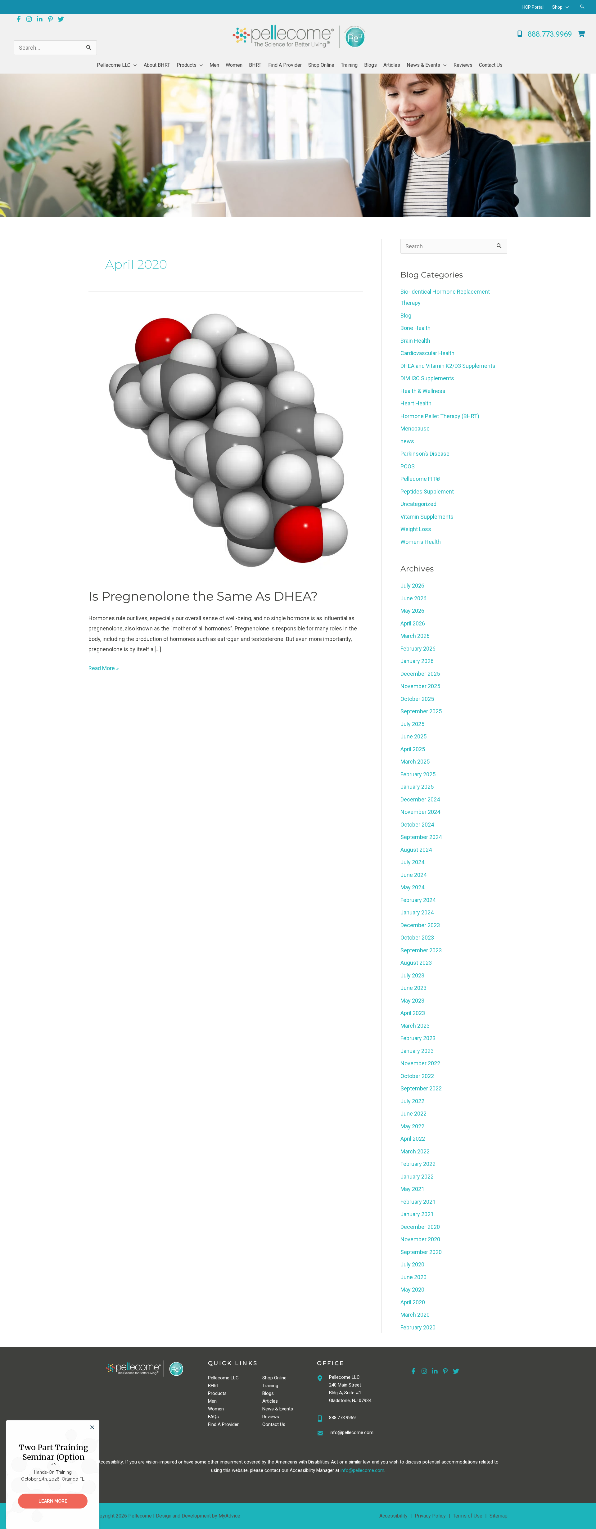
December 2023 (420, 925)
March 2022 (415, 1151)
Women (216, 1409)
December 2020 (420, 1227)
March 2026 (415, 636)
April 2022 (412, 1138)
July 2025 (412, 724)
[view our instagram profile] (29, 19)
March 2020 (415, 1314)
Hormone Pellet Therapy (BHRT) (439, 416)
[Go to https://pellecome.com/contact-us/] (357, 1434)
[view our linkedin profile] (39, 19)
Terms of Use (467, 1516)
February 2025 (418, 774)
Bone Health (415, 328)
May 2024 (412, 887)
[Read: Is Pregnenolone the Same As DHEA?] (225, 442)
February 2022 (418, 1164)
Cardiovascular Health (427, 353)
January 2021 (417, 1214)
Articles (270, 1401)
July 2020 (412, 1264)
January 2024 (417, 912)
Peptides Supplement (427, 491)
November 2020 (420, 1239)
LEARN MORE (52, 1501)
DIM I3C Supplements (427, 378)
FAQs (213, 1416)
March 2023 (415, 1025)
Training (270, 1385)
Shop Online (274, 1378)
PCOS (407, 466)
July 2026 (412, 585)
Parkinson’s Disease (424, 453)
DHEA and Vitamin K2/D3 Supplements (447, 366)
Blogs (268, 1393)
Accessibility (393, 1516)
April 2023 (412, 1013)
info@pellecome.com (362, 1470)
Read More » (103, 669)
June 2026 (413, 598)
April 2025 (412, 749)
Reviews (270, 1416)
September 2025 (421, 711)
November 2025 (420, 686)
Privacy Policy (430, 1516)
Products (217, 1393)
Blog (405, 315)
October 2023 (417, 937)
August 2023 (416, 962)
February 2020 (418, 1327)
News (268, 1409)
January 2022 (417, 1176)
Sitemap (499, 1516)
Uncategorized (418, 504)
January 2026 (417, 661)
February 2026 (418, 648)
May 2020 (412, 1289)
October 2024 (417, 824)
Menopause (415, 428)
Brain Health (415, 340)
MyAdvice (229, 1516)
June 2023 (413, 988)
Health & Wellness (422, 391)
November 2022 (420, 1063)
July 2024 (412, 862)
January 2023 (417, 1051)
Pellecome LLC (223, 1378)
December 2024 (420, 799)
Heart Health (415, 403)
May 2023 (412, 1000)
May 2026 (412, 610)
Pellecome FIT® (420, 479)
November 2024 (420, 812)
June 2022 (413, 1113)
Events (286, 1409)
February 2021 (418, 1201)
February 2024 (418, 900)
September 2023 (421, 950)
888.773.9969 (342, 1417)
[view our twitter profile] (60, 19)
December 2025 (420, 673)
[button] (565, 7)
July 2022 (412, 1101)
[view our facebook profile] (18, 19)
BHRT (213, 1385)
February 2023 (418, 1038)
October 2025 (417, 699)
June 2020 (413, 1277)
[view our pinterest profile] (50, 19)
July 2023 (412, 975)
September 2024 (421, 837)
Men (212, 1401)
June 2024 (413, 875)
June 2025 (413, 736)
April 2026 (412, 623)
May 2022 (412, 1126)
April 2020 (412, 1302)
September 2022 (421, 1088)
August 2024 (416, 849)
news (407, 441)
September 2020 (421, 1252)
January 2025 (417, 786)
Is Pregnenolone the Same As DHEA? (203, 596)
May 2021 (412, 1189)
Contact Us (273, 1424)
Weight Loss (415, 529)
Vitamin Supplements (427, 516)
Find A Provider (223, 1424)
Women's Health (420, 542)
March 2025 (415, 761)
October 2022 (417, 1076)
